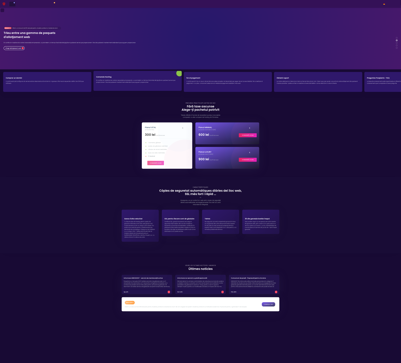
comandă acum (155, 163)
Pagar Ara (8, 44)
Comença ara (268, 304)
